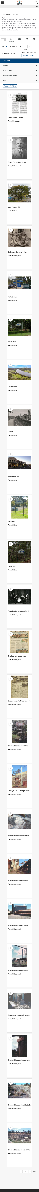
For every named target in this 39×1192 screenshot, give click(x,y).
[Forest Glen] (19, 552)
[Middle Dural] (19, 327)
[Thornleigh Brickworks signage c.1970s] (19, 1046)
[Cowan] (19, 417)
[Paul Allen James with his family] (19, 597)
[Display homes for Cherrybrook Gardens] (19, 687)
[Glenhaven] (19, 507)
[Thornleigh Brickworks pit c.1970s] (19, 1135)
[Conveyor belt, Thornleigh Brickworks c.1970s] (19, 776)
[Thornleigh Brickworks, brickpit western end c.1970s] (19, 821)
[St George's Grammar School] (19, 238)
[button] (19, 40)
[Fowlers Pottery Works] (19, 103)
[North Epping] (19, 283)
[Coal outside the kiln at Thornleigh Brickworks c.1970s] (19, 1001)
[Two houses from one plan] (19, 642)
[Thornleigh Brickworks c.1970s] (19, 731)
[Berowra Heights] (19, 462)
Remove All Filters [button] (28, 55)
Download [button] (11, 40)
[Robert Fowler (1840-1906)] (19, 148)
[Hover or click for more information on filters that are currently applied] (35, 52)
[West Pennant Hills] (19, 193)
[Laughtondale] (19, 372)
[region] (19, 74)
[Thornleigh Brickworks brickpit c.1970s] (19, 1091)
